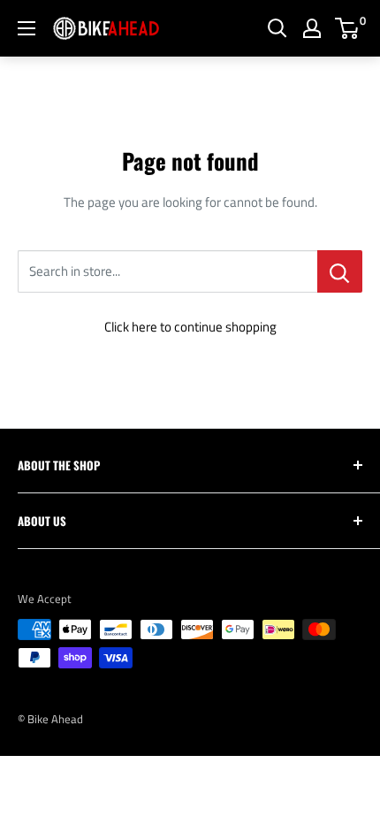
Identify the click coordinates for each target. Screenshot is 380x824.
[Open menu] (26, 28)
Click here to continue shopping (190, 327)
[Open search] (277, 28)
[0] (348, 28)
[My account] (312, 28)
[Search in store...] (339, 271)
